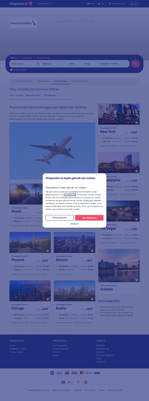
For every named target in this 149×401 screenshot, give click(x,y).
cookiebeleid (70, 194)
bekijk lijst (88, 200)
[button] (74, 223)
